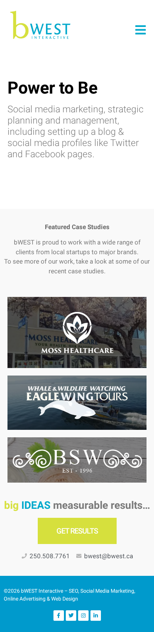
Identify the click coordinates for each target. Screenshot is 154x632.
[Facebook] (58, 615)
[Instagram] (83, 615)
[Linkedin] (95, 615)
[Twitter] (71, 615)
